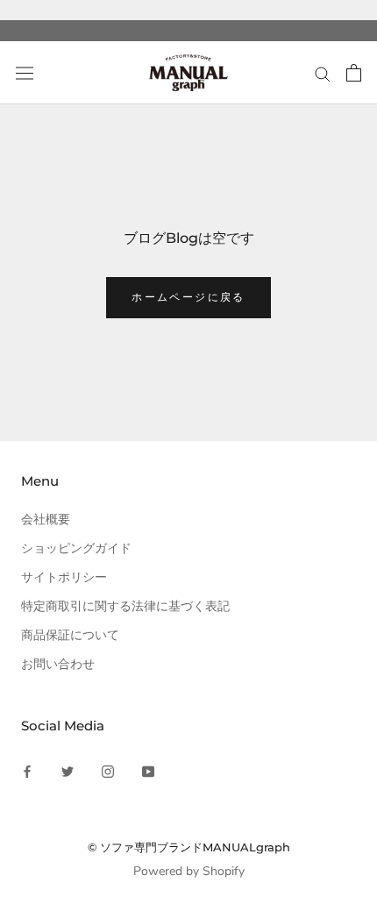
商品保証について (70, 635)
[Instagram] (108, 770)
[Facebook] (27, 770)
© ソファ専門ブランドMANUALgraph (189, 847)
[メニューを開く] (24, 73)
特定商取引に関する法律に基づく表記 (125, 606)
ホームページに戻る (188, 296)
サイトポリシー (64, 577)
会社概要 (45, 519)
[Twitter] (67, 770)
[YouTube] (148, 770)
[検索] (323, 73)
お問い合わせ (58, 664)
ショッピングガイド (76, 548)
